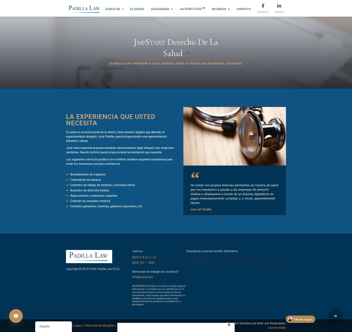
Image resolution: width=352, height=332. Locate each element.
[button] (16, 316)
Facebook (263, 12)
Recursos (219, 9)
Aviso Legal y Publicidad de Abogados (91, 325)
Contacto (244, 9)
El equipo (137, 9)
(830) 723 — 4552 (143, 262)
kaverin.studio (277, 327)
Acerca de (112, 9)
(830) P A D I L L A (144, 257)
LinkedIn (279, 12)
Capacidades (160, 9)
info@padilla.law (142, 277)
